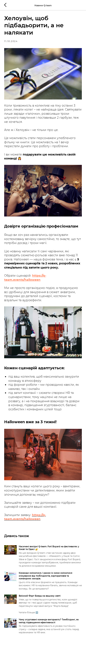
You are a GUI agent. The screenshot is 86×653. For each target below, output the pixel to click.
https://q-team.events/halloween (25, 278)
